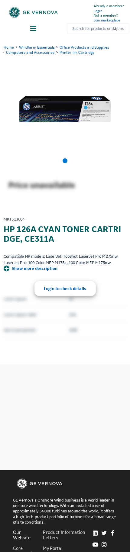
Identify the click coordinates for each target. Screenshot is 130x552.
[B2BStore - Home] (33, 12)
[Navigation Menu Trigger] (33, 28)
